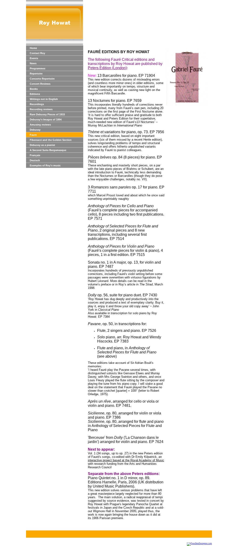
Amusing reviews (40, 124)
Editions (35, 94)
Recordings (37, 104)
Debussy (35, 129)
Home (33, 48)
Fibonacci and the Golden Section (51, 140)
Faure (33, 134)
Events (34, 58)
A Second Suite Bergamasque (48, 150)
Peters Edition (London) (107, 68)
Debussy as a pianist (42, 145)
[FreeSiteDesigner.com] (199, 543)
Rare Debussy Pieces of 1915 (47, 114)
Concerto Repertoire (42, 78)
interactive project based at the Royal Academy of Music (126, 460)
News (33, 63)
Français (35, 155)
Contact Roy (37, 53)
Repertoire (36, 73)
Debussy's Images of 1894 (46, 119)
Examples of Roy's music (45, 165)
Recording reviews (41, 109)
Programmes (37, 68)
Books (34, 88)
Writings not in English (44, 99)
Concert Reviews (40, 83)
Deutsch (35, 160)
